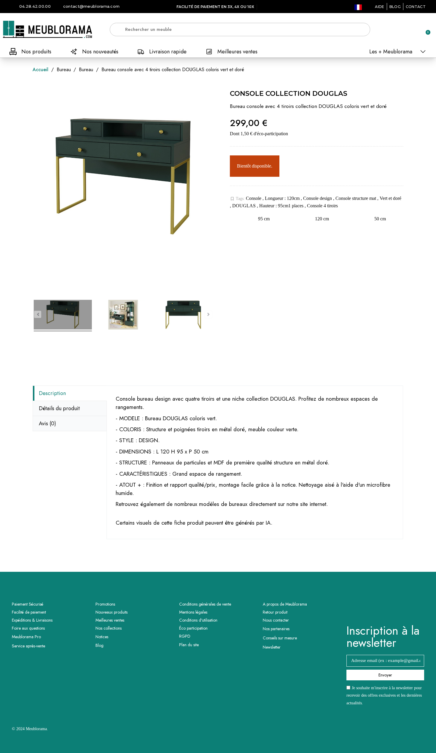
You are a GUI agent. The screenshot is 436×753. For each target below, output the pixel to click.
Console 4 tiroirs (322, 205)
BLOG (395, 6)
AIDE (379, 6)
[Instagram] (393, 609)
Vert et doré (390, 198)
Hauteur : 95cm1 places (282, 205)
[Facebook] (377, 609)
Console (254, 198)
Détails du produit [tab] (59, 408)
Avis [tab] (47, 423)
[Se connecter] (405, 30)
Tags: (237, 198)
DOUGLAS (244, 205)
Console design (318, 198)
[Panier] (425, 29)
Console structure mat (356, 198)
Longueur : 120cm (283, 198)
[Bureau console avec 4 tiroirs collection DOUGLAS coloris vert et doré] (63, 315)
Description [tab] (52, 393)
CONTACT (416, 6)
